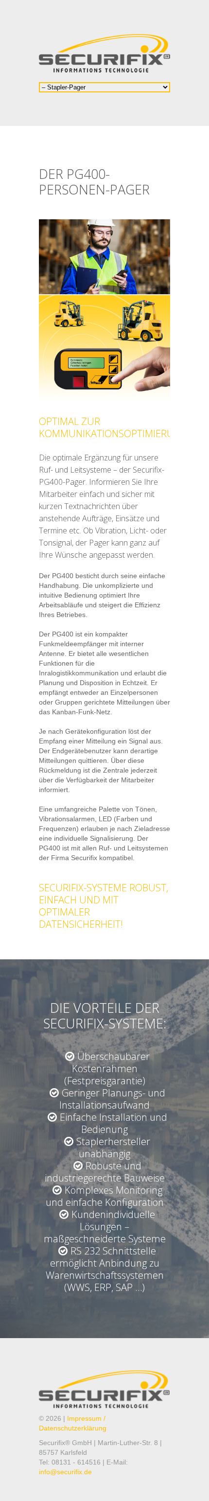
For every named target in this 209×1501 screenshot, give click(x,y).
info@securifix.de (65, 1472)
